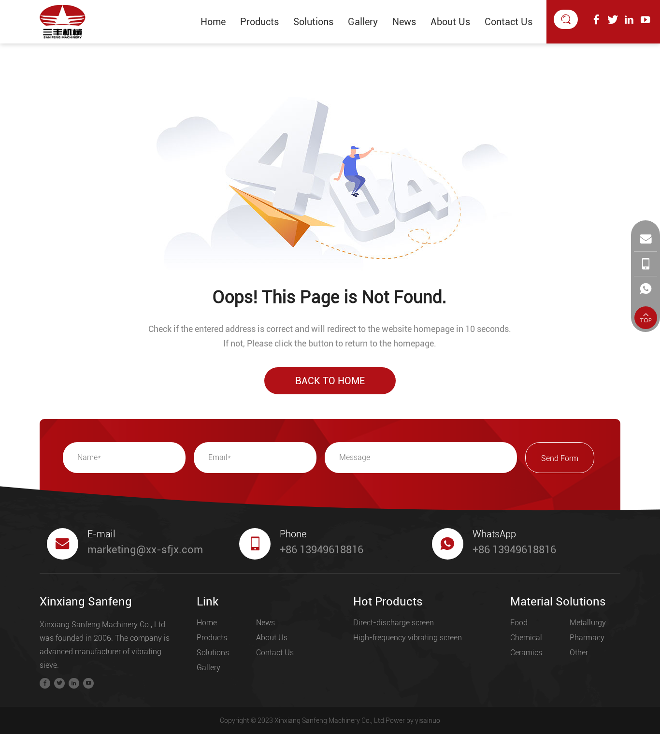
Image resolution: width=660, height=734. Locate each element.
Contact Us (508, 22)
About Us (450, 22)
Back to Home (330, 381)
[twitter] (612, 19)
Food (519, 622)
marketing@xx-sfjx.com (145, 550)
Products (259, 22)
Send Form (559, 458)
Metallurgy (588, 622)
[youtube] (645, 19)
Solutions (313, 22)
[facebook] (596, 19)
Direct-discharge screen (393, 622)
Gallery (363, 22)
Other (579, 652)
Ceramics (526, 652)
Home (213, 22)
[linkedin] (629, 19)
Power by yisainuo (413, 720)
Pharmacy (587, 637)
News (404, 22)
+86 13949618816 (321, 550)
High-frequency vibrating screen (407, 637)
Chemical (526, 637)
